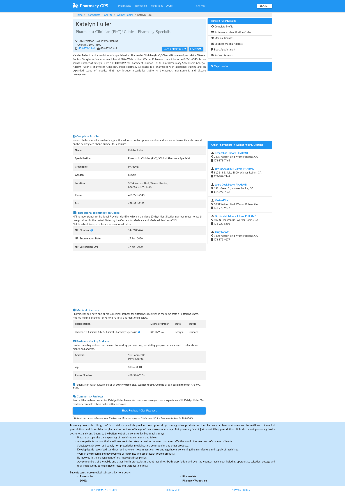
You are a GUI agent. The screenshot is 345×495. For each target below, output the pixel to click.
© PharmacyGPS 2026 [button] (104, 490)
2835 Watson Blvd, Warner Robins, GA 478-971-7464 (235, 157)
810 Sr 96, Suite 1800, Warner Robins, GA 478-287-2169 (237, 173)
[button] (91, 230)
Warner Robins (125, 15)
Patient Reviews (223, 55)
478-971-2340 (86, 48)
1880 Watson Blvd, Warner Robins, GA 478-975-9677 (235, 204)
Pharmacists (140, 6)
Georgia (108, 15)
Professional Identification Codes (232, 32)
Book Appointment (224, 49)
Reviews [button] (194, 49)
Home (79, 15)
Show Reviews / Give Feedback (139, 411)
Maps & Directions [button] (174, 49)
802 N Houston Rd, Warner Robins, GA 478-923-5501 (235, 220)
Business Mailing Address (228, 44)
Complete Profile (223, 27)
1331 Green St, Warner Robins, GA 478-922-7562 (233, 189)
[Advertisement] (139, 105)
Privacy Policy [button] (240, 490)
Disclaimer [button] (172, 490)
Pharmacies (124, 6)
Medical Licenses (223, 38)
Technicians (156, 6)
